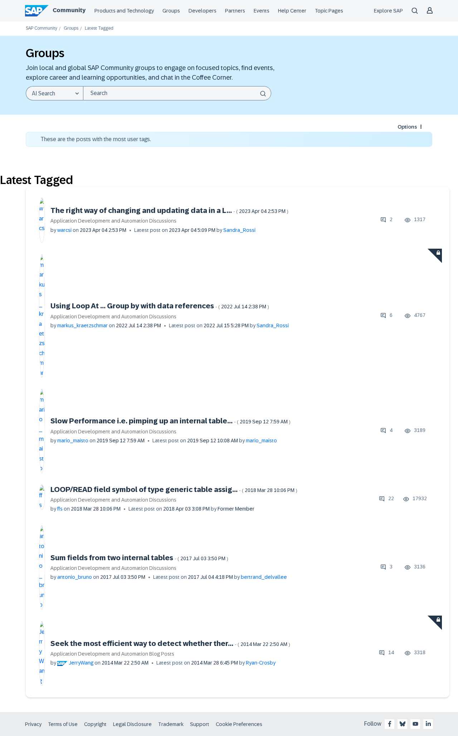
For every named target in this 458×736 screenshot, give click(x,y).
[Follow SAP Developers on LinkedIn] (428, 724)
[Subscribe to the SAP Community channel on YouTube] (415, 724)
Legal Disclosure (132, 724)
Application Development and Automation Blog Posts (112, 654)
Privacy (33, 724)
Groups (171, 11)
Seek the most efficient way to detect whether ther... (170, 643)
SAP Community (41, 28)
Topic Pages (329, 11)
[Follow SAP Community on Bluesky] (402, 724)
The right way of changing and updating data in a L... (169, 210)
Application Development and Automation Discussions (113, 221)
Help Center (292, 11)
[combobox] (177, 93)
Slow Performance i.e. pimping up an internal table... (170, 421)
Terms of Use (63, 724)
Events (261, 11)
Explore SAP (388, 11)
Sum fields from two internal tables (139, 558)
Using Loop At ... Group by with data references (159, 306)
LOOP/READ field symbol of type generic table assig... (173, 489)
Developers (202, 11)
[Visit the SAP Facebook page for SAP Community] (390, 724)
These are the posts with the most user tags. (95, 139)
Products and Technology (124, 11)
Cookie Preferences (239, 724)
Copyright (95, 724)
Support (199, 724)
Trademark (171, 724)
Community (69, 10)
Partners (235, 11)
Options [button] (407, 127)
